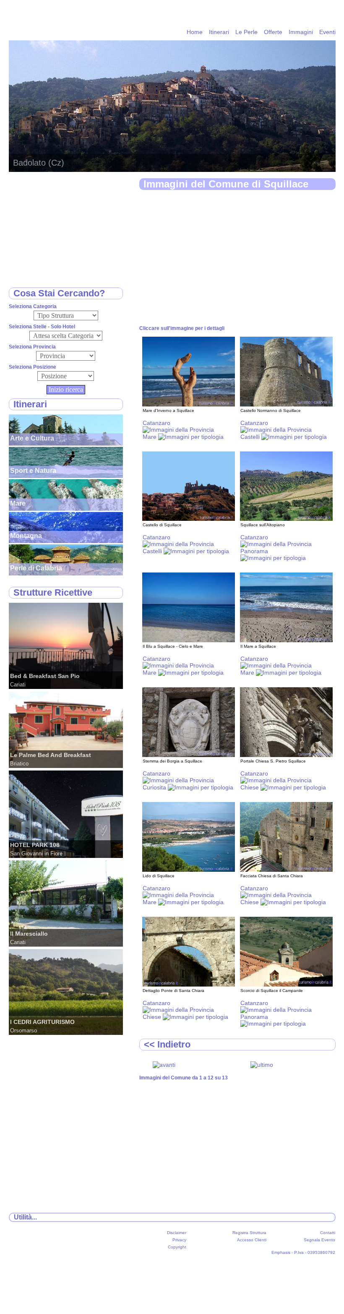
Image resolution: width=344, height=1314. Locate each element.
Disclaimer (176, 1232)
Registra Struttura (249, 1232)
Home (195, 32)
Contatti (327, 1232)
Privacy (179, 1239)
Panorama (254, 551)
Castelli (250, 436)
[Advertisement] (237, 258)
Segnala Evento (319, 1239)
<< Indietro (167, 1044)
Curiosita (155, 787)
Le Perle (246, 32)
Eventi (327, 32)
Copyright (177, 1247)
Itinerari (219, 32)
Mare (150, 436)
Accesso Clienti (251, 1239)
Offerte (273, 32)
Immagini (301, 32)
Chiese (250, 787)
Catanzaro (156, 423)
